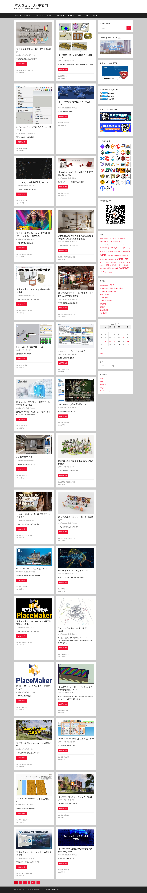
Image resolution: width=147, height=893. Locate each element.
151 (33, 882)
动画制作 (119, 251)
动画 (111, 251)
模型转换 (102, 265)
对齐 (128, 255)
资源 (32, 70)
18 (106, 341)
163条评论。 (22, 150)
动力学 (104, 251)
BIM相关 (21, 426)
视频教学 (127, 265)
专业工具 (21, 587)
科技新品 (71, 15)
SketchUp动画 (121, 245)
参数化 (126, 251)
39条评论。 (63, 817)
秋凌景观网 (103, 313)
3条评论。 (21, 478)
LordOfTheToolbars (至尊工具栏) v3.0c (76, 738)
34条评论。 (63, 78)
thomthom (105, 248)
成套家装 (66, 257)
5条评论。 (63, 759)
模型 (29, 70)
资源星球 (38, 15)
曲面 (120, 262)
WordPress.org (105, 391)
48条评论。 (63, 195)
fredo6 (118, 242)
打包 (116, 259)
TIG (114, 248)
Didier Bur (122, 238)
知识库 (49, 15)
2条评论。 (63, 872)
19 (110, 341)
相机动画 (115, 265)
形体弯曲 (111, 259)
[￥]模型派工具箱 (24, 457)
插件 (67, 76)
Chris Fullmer (113, 238)
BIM (106, 238)
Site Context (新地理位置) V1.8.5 (72, 404)
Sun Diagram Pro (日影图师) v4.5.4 (74, 570)
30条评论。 (63, 125)
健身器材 (21, 70)
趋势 (79, 15)
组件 (121, 265)
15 (123, 337)
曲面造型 (66, 123)
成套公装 (66, 314)
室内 (25, 70)
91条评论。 (22, 256)
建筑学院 (103, 304)
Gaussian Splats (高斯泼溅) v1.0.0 (31, 568)
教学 (20, 254)
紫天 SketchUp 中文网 (31, 5)
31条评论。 (22, 428)
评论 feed (103, 388)
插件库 (16, 15)
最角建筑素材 (104, 310)
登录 (101, 381)
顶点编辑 (109, 272)
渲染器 (108, 265)
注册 (101, 378)
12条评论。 (22, 709)
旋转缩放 (108, 262)
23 (128, 341)
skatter (115, 245)
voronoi (120, 248)
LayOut (102, 245)
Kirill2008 (125, 242)
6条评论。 (22, 822)
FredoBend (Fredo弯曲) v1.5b (29, 347)
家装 (124, 255)
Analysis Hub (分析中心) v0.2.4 (72, 351)
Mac (106, 245)
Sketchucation (104, 294)
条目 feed (103, 385)
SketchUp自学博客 (106, 301)
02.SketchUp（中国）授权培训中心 (111, 288)
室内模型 (119, 255)
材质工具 (126, 262)
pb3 (110, 245)
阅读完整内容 (21, 64)
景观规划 (66, 422)
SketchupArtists (105, 297)
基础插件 (21, 148)
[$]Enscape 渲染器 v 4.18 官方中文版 (75, 796)
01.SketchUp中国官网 (107, 285)
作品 (94, 15)
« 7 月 (102, 353)
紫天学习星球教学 (27, 254)
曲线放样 (114, 262)
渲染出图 (24, 475)
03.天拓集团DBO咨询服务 (108, 291)
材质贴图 (24, 820)
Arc (34, 55)
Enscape (107, 241)
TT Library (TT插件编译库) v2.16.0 (32, 182)
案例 (86, 15)
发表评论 (21, 72)
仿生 (125, 248)
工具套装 (63, 76)
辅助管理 (66, 757)
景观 (67, 482)
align (101, 238)
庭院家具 (63, 482)
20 (114, 341)
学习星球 (27, 15)
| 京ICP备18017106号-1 (52, 890)
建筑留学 (103, 307)
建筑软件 (60, 15)
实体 (113, 255)
